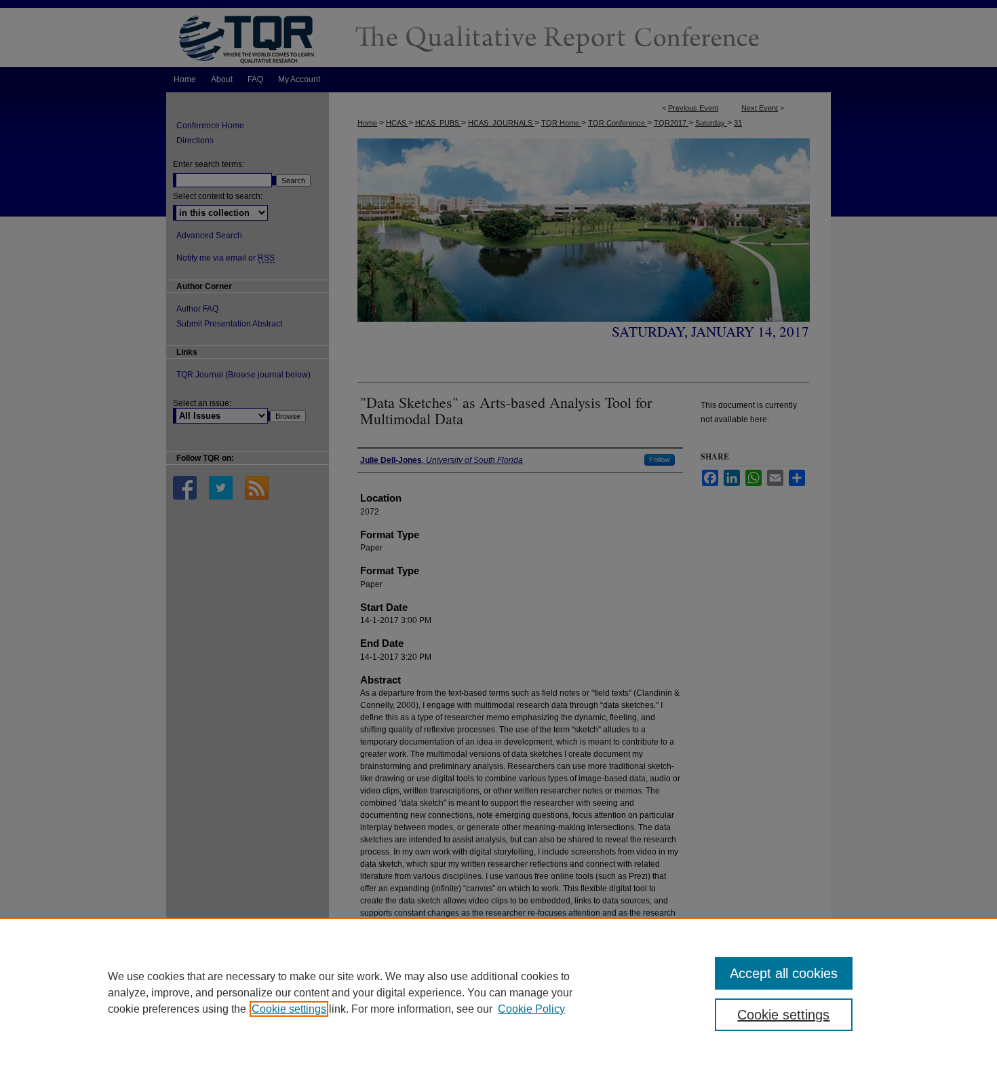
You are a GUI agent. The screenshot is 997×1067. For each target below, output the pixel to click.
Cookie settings (289, 1009)
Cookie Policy (531, 1009)
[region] (498, 992)
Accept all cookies (784, 973)
